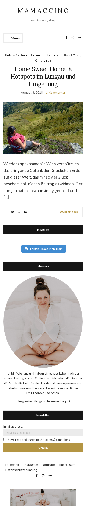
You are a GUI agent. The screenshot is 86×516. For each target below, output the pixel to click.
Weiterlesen (69, 212)
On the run (43, 60)
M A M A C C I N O (43, 10)
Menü (15, 38)
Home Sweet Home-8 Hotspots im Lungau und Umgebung (43, 76)
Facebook (12, 465)
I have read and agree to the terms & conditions (38, 439)
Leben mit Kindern (45, 55)
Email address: (13, 426)
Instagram (30, 465)
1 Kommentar (55, 92)
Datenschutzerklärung (21, 470)
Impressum (67, 465)
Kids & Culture (16, 55)
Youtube (48, 465)
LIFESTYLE (70, 55)
